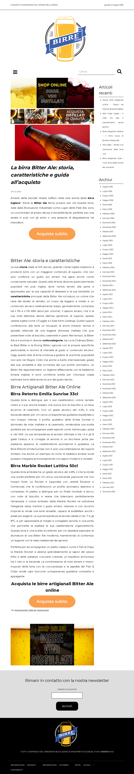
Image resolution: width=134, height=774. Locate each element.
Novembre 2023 (109, 335)
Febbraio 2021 (108, 482)
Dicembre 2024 (109, 276)
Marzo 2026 (107, 209)
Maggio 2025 (107, 254)
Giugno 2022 (107, 411)
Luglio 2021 (107, 460)
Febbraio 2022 (108, 429)
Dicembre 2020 (108, 491)
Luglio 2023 (107, 353)
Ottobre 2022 (107, 393)
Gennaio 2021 (108, 487)
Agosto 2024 (107, 294)
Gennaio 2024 (108, 326)
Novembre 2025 (109, 227)
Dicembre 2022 (108, 384)
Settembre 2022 (109, 397)
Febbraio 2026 (108, 213)
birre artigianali (21, 610)
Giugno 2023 (107, 357)
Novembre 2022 (109, 388)
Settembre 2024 (109, 290)
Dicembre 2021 (108, 438)
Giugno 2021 (107, 465)
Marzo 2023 (107, 370)
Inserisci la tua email (67, 689)
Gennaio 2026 (108, 218)
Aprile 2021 (107, 474)
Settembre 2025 (109, 236)
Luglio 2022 (107, 406)
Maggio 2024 (108, 308)
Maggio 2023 (107, 362)
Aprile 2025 (107, 258)
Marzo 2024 (107, 317)
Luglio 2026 (107, 191)
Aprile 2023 (107, 366)
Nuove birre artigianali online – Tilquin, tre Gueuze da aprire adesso (112, 104)
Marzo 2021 (107, 478)
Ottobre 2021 (107, 447)
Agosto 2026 (107, 187)
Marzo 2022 (107, 424)
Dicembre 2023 (108, 330)
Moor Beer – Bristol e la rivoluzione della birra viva (112, 149)
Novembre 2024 (109, 281)
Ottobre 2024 (108, 285)
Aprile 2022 (107, 420)
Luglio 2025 (107, 245)
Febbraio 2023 (108, 375)
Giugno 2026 (107, 196)
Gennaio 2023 (108, 379)
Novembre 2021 (109, 442)
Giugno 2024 (108, 303)
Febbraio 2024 (108, 321)
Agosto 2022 (107, 402)
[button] (119, 71)
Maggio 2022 (107, 415)
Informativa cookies (55, 765)
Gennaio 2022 (108, 433)
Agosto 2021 (107, 456)
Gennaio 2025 (108, 272)
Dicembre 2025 (108, 222)
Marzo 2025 (107, 263)
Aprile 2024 (107, 312)
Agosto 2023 (107, 348)
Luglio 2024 (107, 299)
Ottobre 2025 (107, 231)
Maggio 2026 (107, 200)
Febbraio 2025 (108, 267)
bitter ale (32, 610)
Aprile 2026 (107, 204)
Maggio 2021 (107, 469)
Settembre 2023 (109, 344)
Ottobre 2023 (107, 339)
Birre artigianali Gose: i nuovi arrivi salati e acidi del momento (112, 162)
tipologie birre (43, 610)
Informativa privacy (23, 765)
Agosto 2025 (107, 240)
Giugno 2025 (107, 249)
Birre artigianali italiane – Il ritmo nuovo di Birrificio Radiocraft (112, 136)
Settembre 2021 (109, 451)
